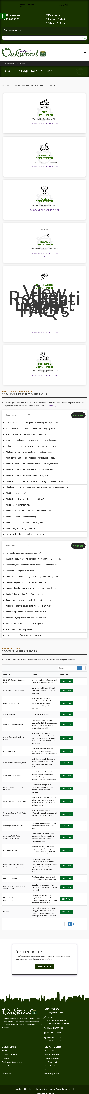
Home (7, 63)
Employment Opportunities (12, 1062)
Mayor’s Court (7, 1066)
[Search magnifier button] (84, 37)
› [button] (80, 924)
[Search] (79, 668)
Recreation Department (53, 1070)
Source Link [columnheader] (65, 674)
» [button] (83, 924)
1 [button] (69, 924)
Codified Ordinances (9, 1054)
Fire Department (50, 1062)
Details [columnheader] (35, 674)
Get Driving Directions (13, 30)
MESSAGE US (44, 966)
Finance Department (52, 1058)
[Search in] (84, 668)
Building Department (52, 1054)
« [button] (62, 924)
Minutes (5, 1070)
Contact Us (6, 1058)
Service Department (51, 1073)
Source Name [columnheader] (8, 674)
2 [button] (73, 924)
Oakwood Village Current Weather (44, 5)
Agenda (4, 1050)
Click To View (66, 681)
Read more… (6, 1027)
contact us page (51, 406)
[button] (3, 16)
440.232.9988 (11, 19)
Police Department (51, 1066)
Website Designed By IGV (64, 1089)
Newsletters (6, 1073)
